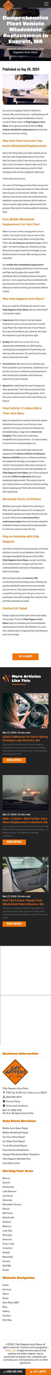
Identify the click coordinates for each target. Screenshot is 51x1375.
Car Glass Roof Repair (14, 1141)
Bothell (6, 1208)
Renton (6, 1261)
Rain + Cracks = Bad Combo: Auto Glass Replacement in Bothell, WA (25, 820)
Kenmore (7, 1239)
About (6, 1293)
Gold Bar (7, 1265)
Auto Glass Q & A (11, 1163)
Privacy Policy (12, 1101)
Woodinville (8, 1217)
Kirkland (7, 1221)
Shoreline (7, 1235)
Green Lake (8, 1243)
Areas (5, 1298)
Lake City (7, 1230)
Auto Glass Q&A (11, 1302)
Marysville (8, 1256)
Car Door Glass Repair (14, 1136)
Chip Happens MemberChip (16, 1158)
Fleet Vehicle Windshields (16, 1150)
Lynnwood (8, 1195)
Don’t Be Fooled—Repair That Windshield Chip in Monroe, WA (23, 902)
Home (6, 1285)
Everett (6, 1182)
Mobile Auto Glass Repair (15, 1128)
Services (7, 1289)
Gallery (6, 1311)
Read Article (14, 760)
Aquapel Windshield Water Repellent (21, 1154)
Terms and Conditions (16, 1105)
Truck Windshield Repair (15, 1145)
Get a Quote (40, 1372)
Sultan (6, 1269)
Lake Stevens (9, 1191)
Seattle (6, 1252)
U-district (7, 1248)
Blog (5, 1306)
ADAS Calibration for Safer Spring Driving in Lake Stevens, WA (25, 738)
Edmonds (7, 1200)
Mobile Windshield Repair (15, 1132)
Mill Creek (8, 1213)
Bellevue (7, 1226)
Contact (7, 1315)
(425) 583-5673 (14, 1372)
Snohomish (8, 1186)
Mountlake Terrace (12, 1204)
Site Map (7, 1319)
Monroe (6, 1178)
